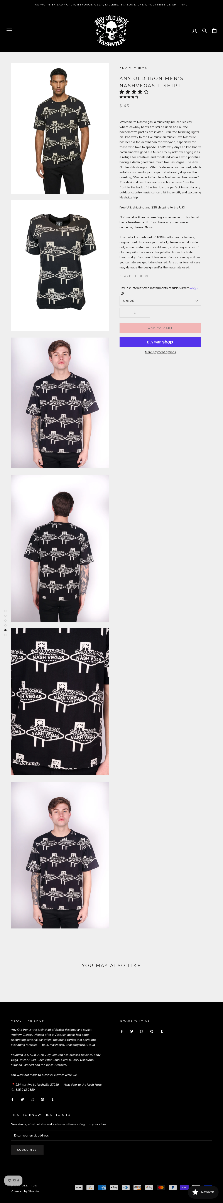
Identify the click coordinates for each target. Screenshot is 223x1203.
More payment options (160, 352)
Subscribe (27, 1149)
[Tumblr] (52, 1099)
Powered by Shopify (25, 1191)
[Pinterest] (146, 276)
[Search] (204, 30)
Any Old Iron (134, 68)
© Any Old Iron (24, 1185)
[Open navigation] (9, 30)
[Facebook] (135, 276)
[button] (135, 91)
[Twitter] (141, 276)
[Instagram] (32, 1099)
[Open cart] (214, 30)
